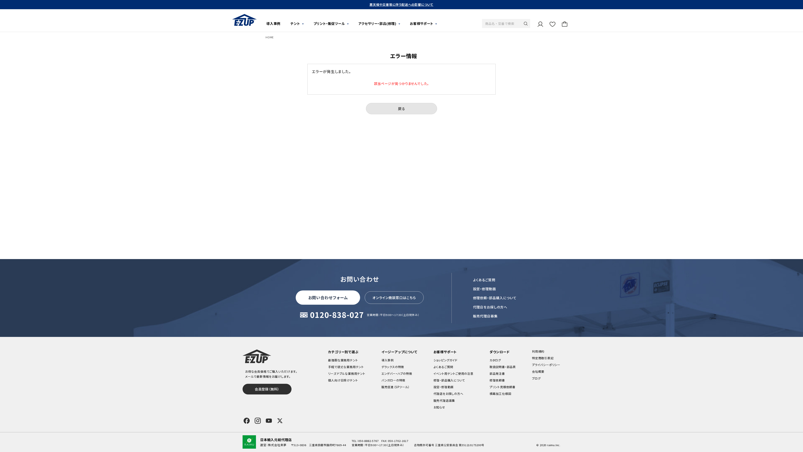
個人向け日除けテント (343, 380)
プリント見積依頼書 (502, 387)
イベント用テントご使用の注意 (453, 373)
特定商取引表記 (543, 358)
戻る (401, 108)
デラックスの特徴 (392, 367)
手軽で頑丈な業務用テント (346, 367)
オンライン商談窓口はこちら (394, 297)
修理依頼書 (497, 380)
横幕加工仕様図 (500, 394)
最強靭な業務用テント (343, 360)
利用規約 (538, 351)
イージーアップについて (399, 351)
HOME (270, 37)
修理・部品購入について (449, 380)
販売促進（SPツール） (395, 387)
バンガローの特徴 (393, 380)
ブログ (536, 378)
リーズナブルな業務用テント (346, 373)
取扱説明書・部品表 (503, 367)
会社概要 (538, 371)
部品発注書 (497, 373)
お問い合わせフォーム (328, 297)
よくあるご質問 (484, 279)
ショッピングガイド (445, 360)
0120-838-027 (337, 315)
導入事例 (273, 23)
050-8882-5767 (368, 441)
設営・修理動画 (484, 288)
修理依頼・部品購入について (495, 297)
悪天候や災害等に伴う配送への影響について (401, 4)
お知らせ (439, 407)
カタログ (495, 360)
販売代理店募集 (485, 315)
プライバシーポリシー (546, 365)
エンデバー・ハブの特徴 (396, 373)
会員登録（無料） (267, 389)
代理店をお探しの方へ (490, 306)
